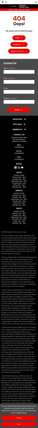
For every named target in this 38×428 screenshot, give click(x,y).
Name (9, 68)
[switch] (36, 2)
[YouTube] (22, 167)
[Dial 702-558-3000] (6, 2)
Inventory (18, 119)
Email (9, 78)
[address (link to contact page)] (2, 2)
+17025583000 (19, 147)
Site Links (17, 124)
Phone (6, 88)
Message (10, 98)
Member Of (18, 129)
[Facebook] (15, 167)
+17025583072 (19, 159)
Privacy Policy (22, 413)
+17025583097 (19, 153)
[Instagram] (18, 167)
